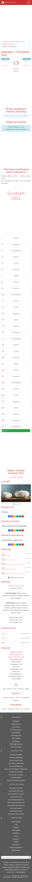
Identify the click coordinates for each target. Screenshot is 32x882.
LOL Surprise (10, 709)
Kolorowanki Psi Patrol (16, 791)
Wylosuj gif (16, 504)
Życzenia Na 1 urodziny (16, 775)
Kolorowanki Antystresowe (16, 814)
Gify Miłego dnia (16, 735)
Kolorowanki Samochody (16, 799)
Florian (7, 116)
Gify (16, 824)
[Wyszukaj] (29, 857)
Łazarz (13, 116)
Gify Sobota (16, 727)
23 (3, 376)
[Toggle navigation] (29, 2)
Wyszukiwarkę (8, 555)
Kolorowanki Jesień (16, 808)
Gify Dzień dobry (16, 747)
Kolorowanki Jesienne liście (16, 802)
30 (3, 420)
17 (16, 63)
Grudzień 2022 (16, 195)
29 (3, 414)
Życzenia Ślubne (16, 777)
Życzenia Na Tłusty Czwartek (16, 780)
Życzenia (16, 827)
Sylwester (5, 430)
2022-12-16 (5, 65)
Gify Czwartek (16, 738)
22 (3, 370)
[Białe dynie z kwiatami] (16, 493)
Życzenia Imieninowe (16, 760)
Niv (5, 642)
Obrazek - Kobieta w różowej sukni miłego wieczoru (15, 573)
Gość (4, 553)
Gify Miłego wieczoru (16, 744)
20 (3, 357)
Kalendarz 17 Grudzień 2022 (11, 559)
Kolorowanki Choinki (16, 811)
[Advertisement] (16, 21)
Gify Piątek (16, 721)
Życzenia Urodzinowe (16, 757)
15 (3, 326)
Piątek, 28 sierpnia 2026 (16, 586)
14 (3, 319)
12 (3, 307)
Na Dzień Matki (25, 697)
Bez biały (5, 512)
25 (3, 388)
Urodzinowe (11, 697)
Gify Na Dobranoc (16, 730)
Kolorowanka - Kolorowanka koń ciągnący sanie (14, 564)
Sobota (14, 688)
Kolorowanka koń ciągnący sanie (12, 540)
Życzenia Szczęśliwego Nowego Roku (16, 769)
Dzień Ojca (9, 688)
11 (3, 300)
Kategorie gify (14, 652)
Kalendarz (16, 833)
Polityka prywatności (16, 847)
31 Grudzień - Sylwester (16, 477)
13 (3, 313)
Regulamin (16, 839)
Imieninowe (18, 697)
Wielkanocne (16, 700)
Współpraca (16, 844)
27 (3, 401)
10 (3, 294)
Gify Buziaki (16, 741)
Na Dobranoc (21, 688)
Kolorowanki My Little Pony (16, 805)
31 (3, 426)
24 (3, 382)
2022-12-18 (26, 65)
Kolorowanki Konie (16, 797)
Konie (21, 709)
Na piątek (5, 697)
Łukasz (19, 116)
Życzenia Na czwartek (16, 772)
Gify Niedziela (16, 732)
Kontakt (16, 842)
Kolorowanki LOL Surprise (16, 794)
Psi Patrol (17, 709)
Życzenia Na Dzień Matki (16, 763)
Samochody (26, 709)
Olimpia (25, 116)
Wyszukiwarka (16, 850)
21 (3, 363)
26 (3, 395)
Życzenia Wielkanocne (16, 766)
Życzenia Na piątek (16, 755)
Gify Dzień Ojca (16, 724)
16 (3, 332)
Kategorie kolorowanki (15, 657)
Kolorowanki (16, 830)
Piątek (4, 688)
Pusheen (4, 709)
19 (3, 351)
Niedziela (27, 688)
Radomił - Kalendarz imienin (11, 569)
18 (3, 344)
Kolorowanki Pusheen (16, 788)
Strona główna (16, 822)
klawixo (5, 633)
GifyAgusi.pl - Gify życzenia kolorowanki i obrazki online (16, 876)
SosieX (5, 638)
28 (3, 407)
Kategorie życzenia (15, 654)
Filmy (16, 836)
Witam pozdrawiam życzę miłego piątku (14, 526)
